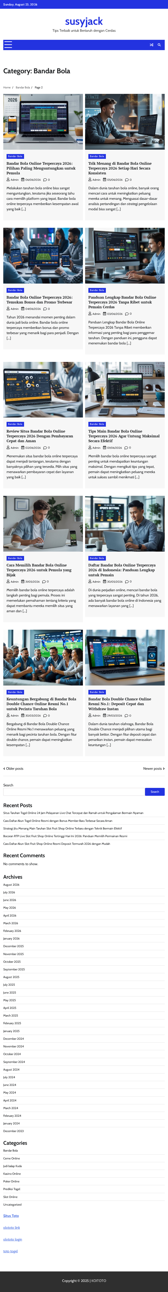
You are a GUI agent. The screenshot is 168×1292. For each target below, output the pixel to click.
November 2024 (13, 1046)
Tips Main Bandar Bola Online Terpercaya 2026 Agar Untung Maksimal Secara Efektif (124, 436)
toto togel (10, 1251)
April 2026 (9, 915)
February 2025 (12, 1023)
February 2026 (12, 931)
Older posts (14, 768)
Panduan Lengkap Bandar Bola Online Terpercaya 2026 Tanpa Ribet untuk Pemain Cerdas (122, 302)
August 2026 (11, 884)
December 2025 (13, 946)
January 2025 (11, 1031)
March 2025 (10, 1015)
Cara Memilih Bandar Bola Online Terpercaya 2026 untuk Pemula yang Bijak (39, 570)
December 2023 (13, 1131)
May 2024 (9, 1092)
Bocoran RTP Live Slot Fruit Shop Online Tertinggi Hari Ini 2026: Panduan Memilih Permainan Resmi (65, 836)
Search (8, 785)
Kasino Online (12, 1173)
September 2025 (14, 969)
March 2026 (10, 923)
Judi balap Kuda (12, 1166)
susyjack (84, 21)
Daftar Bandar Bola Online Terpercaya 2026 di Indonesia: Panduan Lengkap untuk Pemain (122, 570)
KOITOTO (98, 1281)
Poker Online (11, 1181)
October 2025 (12, 961)
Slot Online (10, 1197)
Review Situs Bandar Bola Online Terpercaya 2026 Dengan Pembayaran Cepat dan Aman (40, 436)
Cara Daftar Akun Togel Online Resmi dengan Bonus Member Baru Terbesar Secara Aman (57, 820)
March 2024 (10, 1108)
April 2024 (9, 1100)
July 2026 (9, 892)
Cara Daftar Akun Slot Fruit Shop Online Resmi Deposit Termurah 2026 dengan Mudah (56, 843)
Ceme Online (11, 1158)
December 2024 (13, 1038)
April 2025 (9, 1008)
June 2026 (9, 900)
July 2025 (9, 984)
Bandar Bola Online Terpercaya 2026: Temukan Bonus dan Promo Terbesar (40, 300)
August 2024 (11, 1069)
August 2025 (11, 977)
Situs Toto (11, 1216)
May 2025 (9, 1000)
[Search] (159, 45)
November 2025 (13, 954)
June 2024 (9, 1085)
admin (15, 179)
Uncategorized (12, 1204)
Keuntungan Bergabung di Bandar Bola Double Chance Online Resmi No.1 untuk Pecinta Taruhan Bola (41, 703)
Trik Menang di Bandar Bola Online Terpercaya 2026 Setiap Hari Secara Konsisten (120, 168)
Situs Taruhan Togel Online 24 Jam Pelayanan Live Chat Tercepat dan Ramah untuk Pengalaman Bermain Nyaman (73, 813)
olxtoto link (11, 1227)
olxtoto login (12, 1239)
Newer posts (152, 768)
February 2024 (12, 1115)
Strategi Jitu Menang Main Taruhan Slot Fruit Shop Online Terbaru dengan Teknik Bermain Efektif (62, 828)
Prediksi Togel (11, 1189)
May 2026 (9, 907)
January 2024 (11, 1123)
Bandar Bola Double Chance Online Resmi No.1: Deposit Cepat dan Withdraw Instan (119, 703)
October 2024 (12, 1054)
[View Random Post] (151, 45)
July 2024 (9, 1077)
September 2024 (14, 1062)
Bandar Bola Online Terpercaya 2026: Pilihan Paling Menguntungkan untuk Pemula (41, 168)
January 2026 (11, 938)
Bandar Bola (15, 156)
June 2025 (9, 992)
